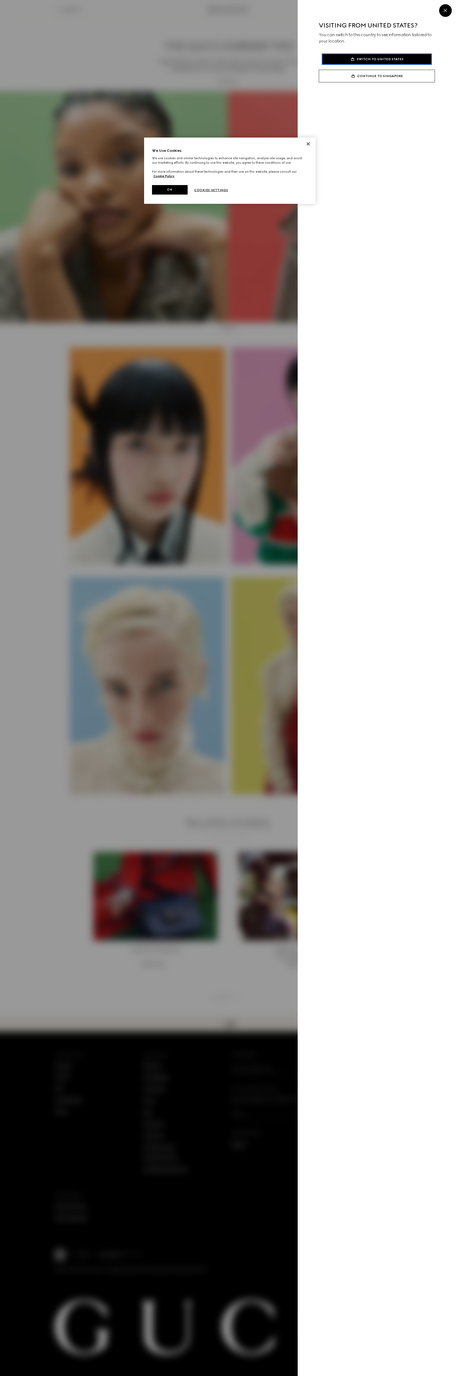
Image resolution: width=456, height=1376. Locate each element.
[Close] (445, 10)
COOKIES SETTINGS (211, 190)
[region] (230, 171)
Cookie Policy (163, 176)
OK (169, 189)
